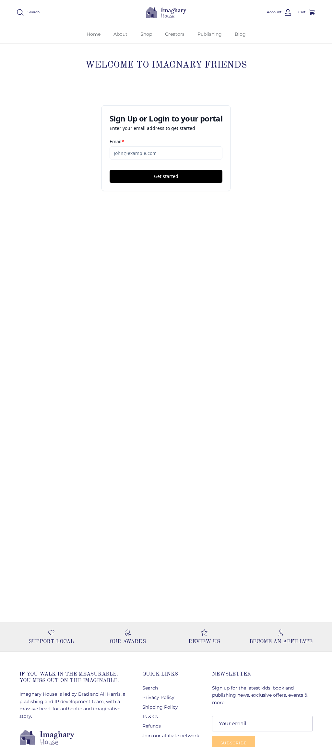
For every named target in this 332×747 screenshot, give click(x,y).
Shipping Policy (160, 707)
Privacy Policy (158, 697)
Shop (146, 34)
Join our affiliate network (170, 736)
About (120, 34)
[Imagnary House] (166, 12)
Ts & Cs (150, 716)
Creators (174, 34)
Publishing (209, 34)
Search (150, 688)
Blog (240, 34)
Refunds (151, 726)
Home (94, 34)
